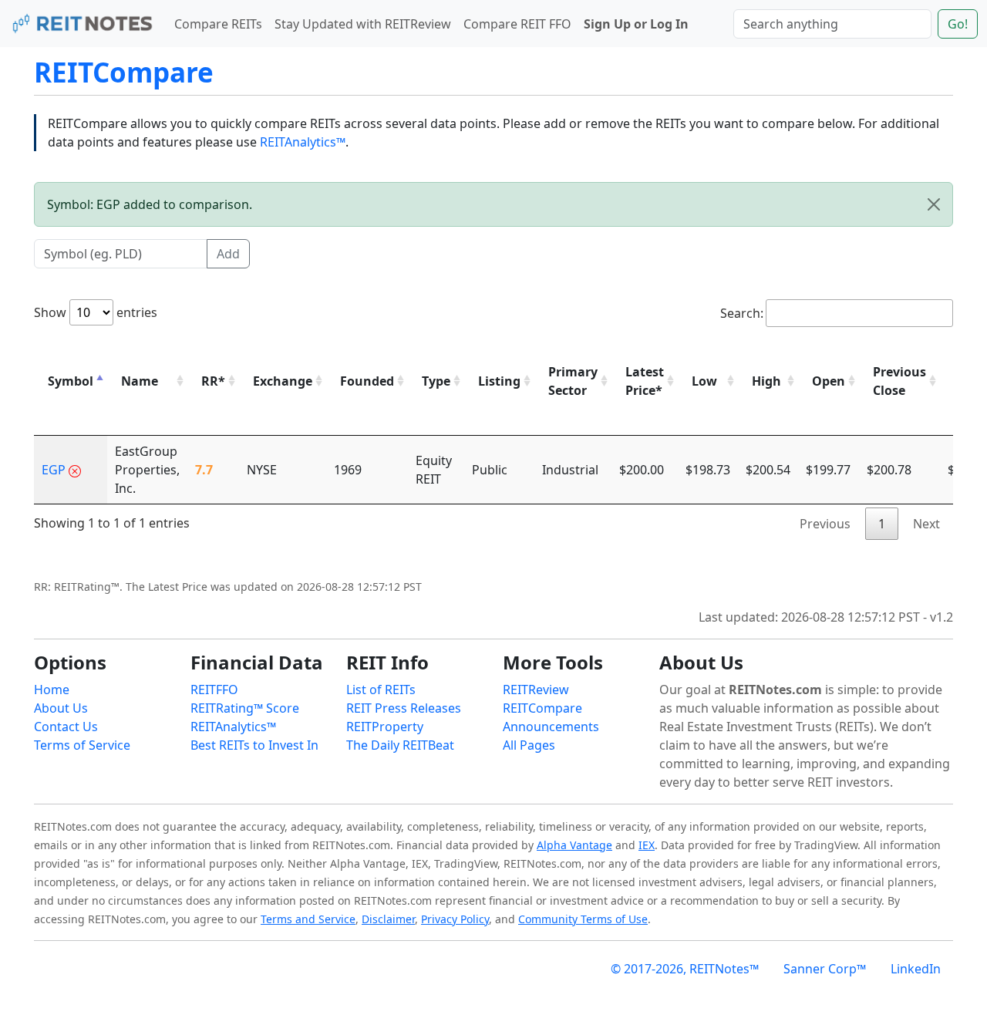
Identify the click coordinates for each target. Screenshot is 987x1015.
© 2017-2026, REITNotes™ (685, 968)
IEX (646, 845)
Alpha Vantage (574, 845)
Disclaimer (388, 919)
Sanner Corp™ (824, 968)
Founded (367, 381)
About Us (61, 708)
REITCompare (124, 72)
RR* (213, 381)
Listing (499, 381)
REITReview (536, 689)
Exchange (282, 381)
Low (704, 381)
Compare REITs (218, 23)
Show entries (95, 312)
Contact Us (66, 726)
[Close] (933, 204)
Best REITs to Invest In (254, 745)
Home (51, 689)
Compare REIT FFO (517, 23)
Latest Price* (644, 381)
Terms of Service (82, 745)
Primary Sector (573, 381)
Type (436, 381)
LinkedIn (916, 968)
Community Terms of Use (583, 919)
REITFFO (214, 689)
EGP (54, 469)
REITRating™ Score (244, 708)
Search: (741, 313)
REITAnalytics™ (302, 141)
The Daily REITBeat (400, 745)
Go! (958, 23)
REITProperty (384, 726)
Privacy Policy (455, 919)
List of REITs (381, 689)
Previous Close (899, 381)
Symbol (70, 381)
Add (228, 253)
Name (139, 381)
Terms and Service (308, 919)
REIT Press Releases (403, 708)
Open (828, 381)
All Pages (529, 745)
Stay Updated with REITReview (363, 23)
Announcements (551, 726)
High (766, 381)
